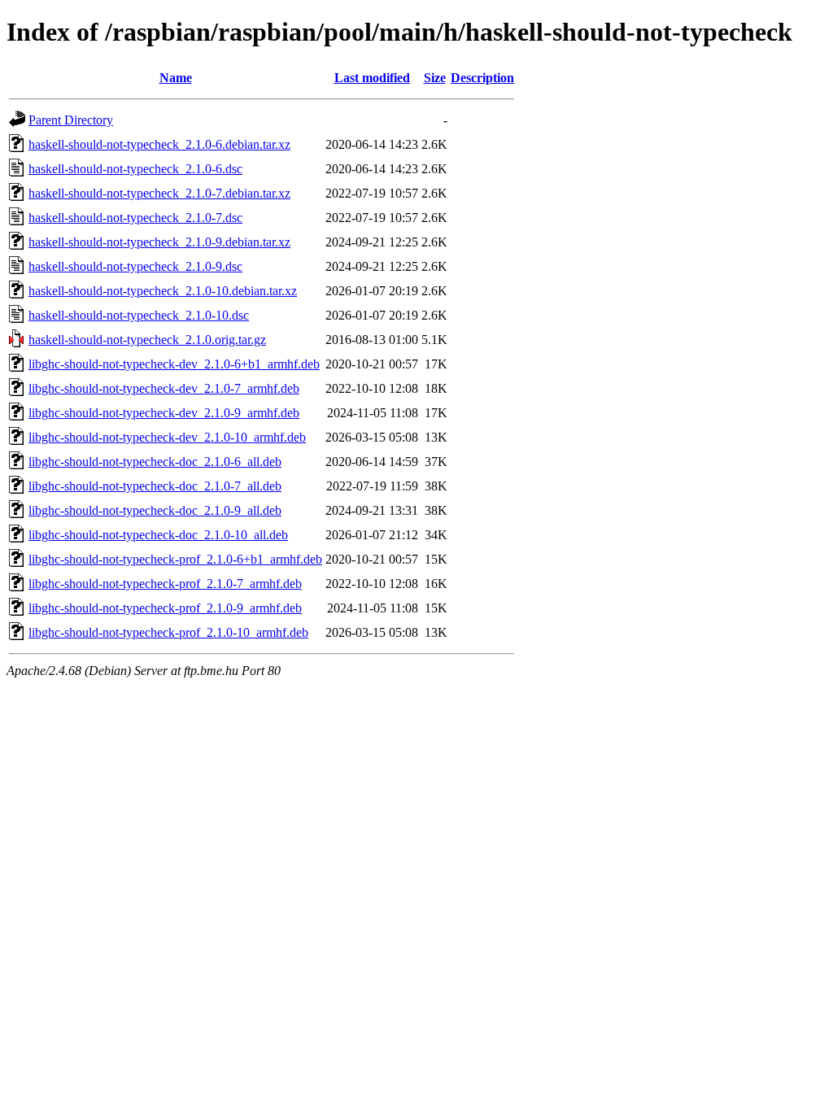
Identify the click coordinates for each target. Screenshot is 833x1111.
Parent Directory (70, 120)
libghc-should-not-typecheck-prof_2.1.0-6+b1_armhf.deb (175, 559)
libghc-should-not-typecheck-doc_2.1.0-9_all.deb (154, 510)
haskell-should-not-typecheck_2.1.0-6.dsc (135, 169)
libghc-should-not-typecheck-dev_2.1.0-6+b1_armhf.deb (174, 364)
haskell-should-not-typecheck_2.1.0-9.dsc (135, 266)
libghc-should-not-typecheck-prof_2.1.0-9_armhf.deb (165, 608)
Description (482, 78)
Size (435, 78)
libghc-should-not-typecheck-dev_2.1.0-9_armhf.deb (163, 413)
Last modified (372, 78)
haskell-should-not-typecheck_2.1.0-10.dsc (138, 315)
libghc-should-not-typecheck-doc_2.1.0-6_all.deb (154, 461)
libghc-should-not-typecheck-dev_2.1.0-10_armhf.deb (167, 437)
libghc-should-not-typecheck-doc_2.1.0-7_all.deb (154, 486)
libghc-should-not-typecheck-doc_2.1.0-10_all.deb (158, 535)
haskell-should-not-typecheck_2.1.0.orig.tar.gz (147, 339)
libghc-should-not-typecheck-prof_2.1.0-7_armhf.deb (165, 583)
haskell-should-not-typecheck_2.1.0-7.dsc (135, 217)
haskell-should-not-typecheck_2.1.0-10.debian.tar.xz (162, 291)
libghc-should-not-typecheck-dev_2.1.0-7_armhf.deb (163, 388)
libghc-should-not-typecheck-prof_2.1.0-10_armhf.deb (168, 632)
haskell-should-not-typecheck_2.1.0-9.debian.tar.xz (159, 242)
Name (175, 78)
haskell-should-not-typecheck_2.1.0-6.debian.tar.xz (159, 144)
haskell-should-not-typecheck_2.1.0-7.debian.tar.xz (159, 193)
